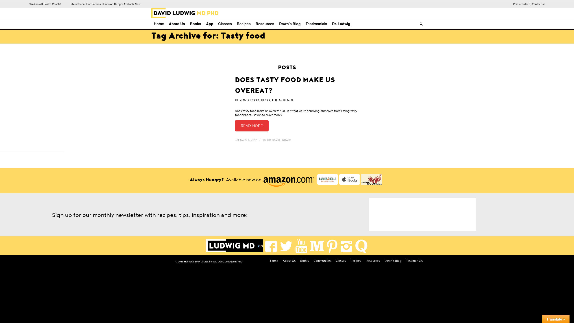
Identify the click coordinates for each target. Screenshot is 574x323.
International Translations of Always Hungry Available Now (105, 4)
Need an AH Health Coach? (45, 4)
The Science (283, 100)
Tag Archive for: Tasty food (208, 36)
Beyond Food (247, 100)
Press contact (521, 4)
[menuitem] (158, 23)
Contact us (538, 4)
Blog (265, 100)
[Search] (420, 23)
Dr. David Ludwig (279, 140)
